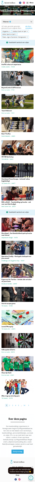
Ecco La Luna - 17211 (8, 113)
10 (21, 152)
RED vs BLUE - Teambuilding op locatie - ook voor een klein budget (16, 203)
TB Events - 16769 (7, 306)
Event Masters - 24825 (8, 136)
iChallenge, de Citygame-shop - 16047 (12, 261)
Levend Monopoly (7, 326)
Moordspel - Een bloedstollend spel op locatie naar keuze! (16, 234)
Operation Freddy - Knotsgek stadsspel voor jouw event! (16, 257)
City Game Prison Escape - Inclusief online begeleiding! (15, 180)
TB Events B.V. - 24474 (8, 329)
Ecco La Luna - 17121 (8, 90)
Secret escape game (8, 303)
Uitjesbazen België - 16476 (9, 237)
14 (24, 405)
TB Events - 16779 (7, 398)
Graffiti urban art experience (11, 64)
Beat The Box (6, 134)
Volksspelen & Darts (8, 350)
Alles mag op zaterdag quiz (10, 396)
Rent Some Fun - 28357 (8, 206)
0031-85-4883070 (17, 467)
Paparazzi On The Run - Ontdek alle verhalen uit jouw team (16, 280)
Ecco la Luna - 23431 (7, 375)
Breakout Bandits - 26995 (9, 284)
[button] (17, 21)
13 (25, 152)
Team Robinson (6, 111)
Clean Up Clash (6, 373)
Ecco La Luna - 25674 (8, 352)
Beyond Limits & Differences (11, 87)
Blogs (17, 475)
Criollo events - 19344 (8, 67)
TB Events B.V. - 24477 (8, 183)
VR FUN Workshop (7, 157)
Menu (32, 3)
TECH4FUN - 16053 (7, 159)
